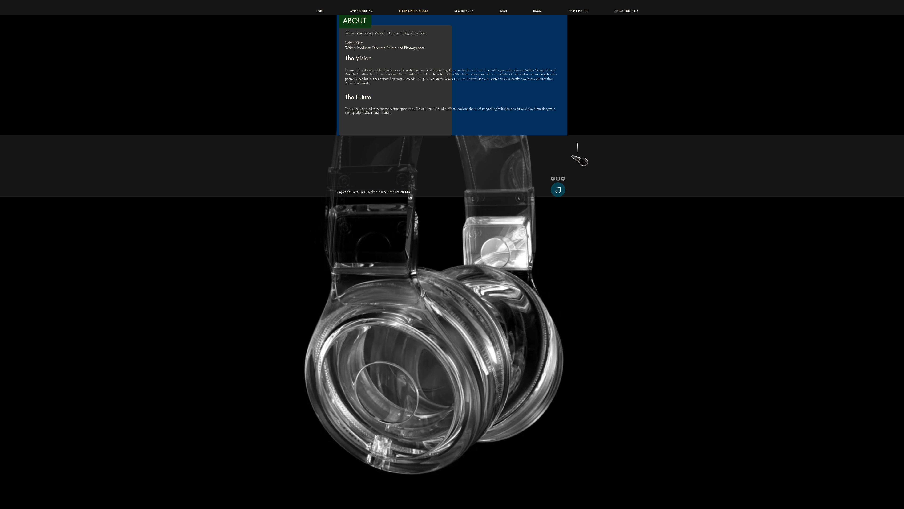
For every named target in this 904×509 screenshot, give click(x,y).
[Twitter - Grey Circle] (563, 179)
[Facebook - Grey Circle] (553, 179)
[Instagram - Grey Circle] (558, 179)
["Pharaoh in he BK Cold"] (579, 156)
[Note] (558, 189)
